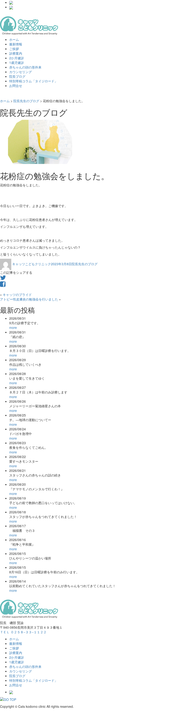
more (13, 327)
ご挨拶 (14, 48)
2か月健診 (16, 58)
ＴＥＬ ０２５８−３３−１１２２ (23, 632)
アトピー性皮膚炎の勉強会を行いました (29, 299)
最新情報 (15, 44)
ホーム (14, 39)
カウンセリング (20, 71)
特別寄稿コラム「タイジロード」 (33, 81)
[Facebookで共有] (3, 285)
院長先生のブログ (84, 264)
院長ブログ (17, 76)
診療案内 (15, 53)
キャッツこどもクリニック (31, 264)
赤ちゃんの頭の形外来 (25, 67)
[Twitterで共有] (3, 278)
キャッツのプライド (17, 294)
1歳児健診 (16, 62)
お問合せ (15, 85)
